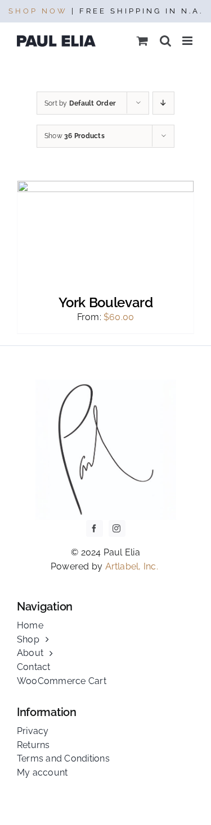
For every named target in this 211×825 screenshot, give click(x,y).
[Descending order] (163, 103)
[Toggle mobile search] (165, 41)
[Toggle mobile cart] (142, 41)
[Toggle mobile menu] (188, 41)
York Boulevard (106, 302)
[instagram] (117, 528)
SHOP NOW (38, 11)
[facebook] (94, 528)
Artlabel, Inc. (133, 566)
